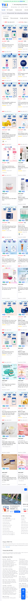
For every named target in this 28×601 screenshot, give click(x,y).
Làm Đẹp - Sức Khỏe (7, 585)
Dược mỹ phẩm (13, 594)
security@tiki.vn (12, 534)
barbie (19, 552)
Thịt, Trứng (8, 570)
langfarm (8, 553)
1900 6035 (8, 547)
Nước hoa (7, 593)
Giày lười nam (21, 584)
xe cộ (19, 7)
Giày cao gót (21, 578)
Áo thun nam (21, 568)
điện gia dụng (14, 7)
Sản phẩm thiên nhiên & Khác (9, 591)
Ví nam (20, 596)
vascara (4, 552)
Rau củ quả (7, 571)
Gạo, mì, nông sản (8, 573)
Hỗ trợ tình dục (12, 593)
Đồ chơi (14, 560)
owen (22, 552)
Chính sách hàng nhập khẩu (8, 531)
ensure (25, 552)
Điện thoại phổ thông (8, 582)
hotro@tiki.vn (12, 532)
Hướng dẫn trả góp (6, 529)
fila (16, 553)
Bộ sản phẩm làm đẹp (9, 594)
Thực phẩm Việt (12, 571)
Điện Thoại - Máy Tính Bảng (9, 579)
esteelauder (10, 552)
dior (7, 552)
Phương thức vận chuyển (7, 525)
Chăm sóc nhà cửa (9, 577)
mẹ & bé (22, 7)
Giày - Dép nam (22, 583)
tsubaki (19, 553)
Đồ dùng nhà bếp (6, 597)
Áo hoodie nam (24, 570)
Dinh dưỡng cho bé (8, 563)
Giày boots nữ (23, 580)
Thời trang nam (22, 566)
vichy (14, 553)
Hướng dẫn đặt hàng (6, 523)
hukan (12, 553)
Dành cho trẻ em (8, 575)
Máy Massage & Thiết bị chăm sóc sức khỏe (10, 590)
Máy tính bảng (7, 583)
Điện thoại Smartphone (7, 581)
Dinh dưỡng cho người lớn (9, 564)
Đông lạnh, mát (10, 572)
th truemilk (16, 552)
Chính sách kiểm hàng (7, 526)
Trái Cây (4, 570)
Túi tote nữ (26, 592)
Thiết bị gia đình (13, 597)
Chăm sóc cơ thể (8, 589)
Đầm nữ (23, 560)
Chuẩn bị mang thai (8, 566)
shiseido (4, 553)
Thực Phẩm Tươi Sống (7, 569)
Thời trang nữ (22, 559)
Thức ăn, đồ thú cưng (8, 576)
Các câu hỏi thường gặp (7, 520)
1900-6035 (8, 517)
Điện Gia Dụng (6, 596)
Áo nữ (20, 560)
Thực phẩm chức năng (9, 588)
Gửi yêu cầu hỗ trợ (6, 522)
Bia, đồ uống (6, 574)
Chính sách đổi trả (6, 528)
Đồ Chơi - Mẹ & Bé (7, 559)
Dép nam (25, 585)
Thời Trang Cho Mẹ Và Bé (7, 560)
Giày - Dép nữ (22, 576)
